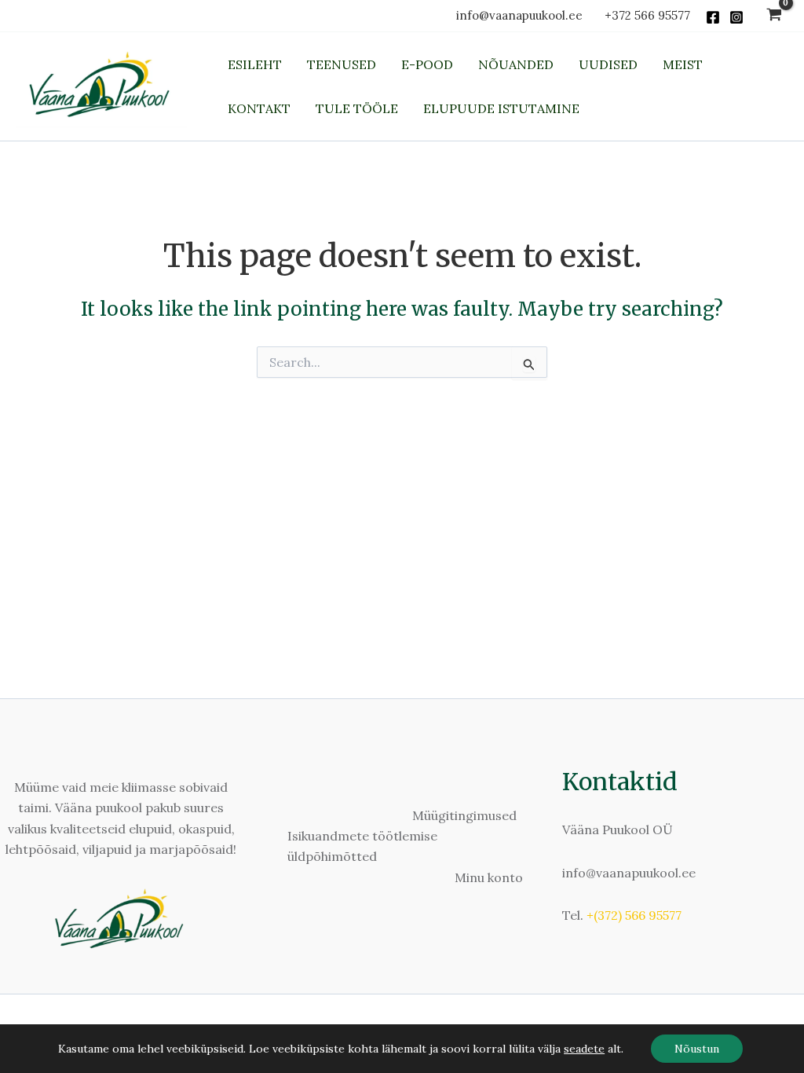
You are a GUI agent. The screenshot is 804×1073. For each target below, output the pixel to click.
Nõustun (696, 1049)
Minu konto (489, 877)
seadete (584, 1049)
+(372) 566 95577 (634, 915)
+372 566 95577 (647, 15)
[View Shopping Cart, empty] (773, 16)
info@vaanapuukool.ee (522, 15)
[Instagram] (736, 17)
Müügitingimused (464, 815)
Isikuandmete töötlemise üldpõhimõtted (362, 846)
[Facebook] (713, 17)
